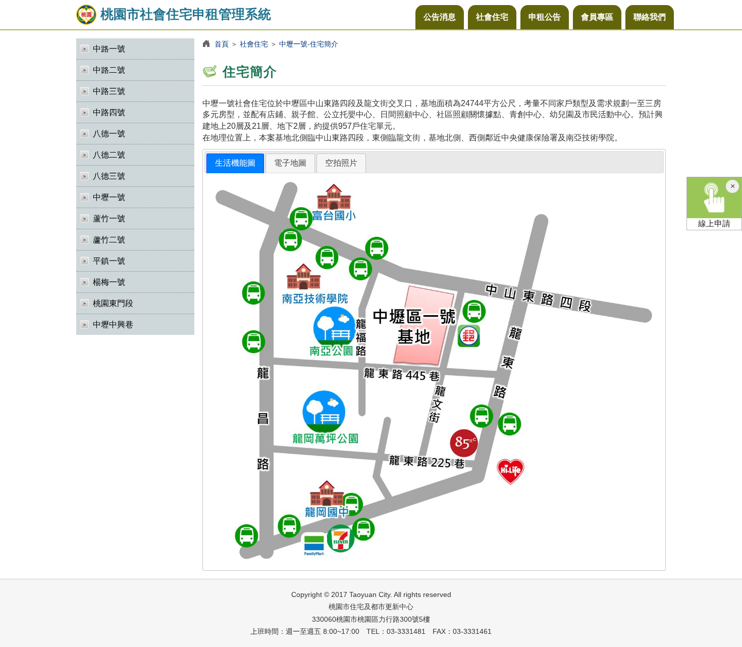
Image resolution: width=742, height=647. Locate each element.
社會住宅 (492, 17)
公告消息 (439, 17)
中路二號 (109, 70)
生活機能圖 (235, 163)
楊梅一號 (109, 282)
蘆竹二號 (109, 239)
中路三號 (109, 91)
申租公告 (544, 17)
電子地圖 (290, 163)
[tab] (235, 163)
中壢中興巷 (113, 324)
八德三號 (109, 176)
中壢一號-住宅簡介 (308, 44)
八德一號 (109, 133)
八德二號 (109, 155)
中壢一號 (109, 197)
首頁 (222, 44)
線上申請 (714, 223)
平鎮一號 (109, 261)
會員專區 (597, 17)
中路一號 (109, 48)
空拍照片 (341, 163)
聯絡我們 (649, 17)
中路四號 (109, 112)
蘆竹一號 (109, 218)
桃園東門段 (113, 303)
